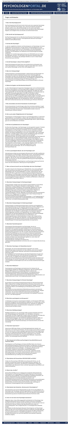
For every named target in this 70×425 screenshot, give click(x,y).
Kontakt (30, 422)
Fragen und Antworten (21, 422)
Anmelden (58, 422)
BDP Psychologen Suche (9, 422)
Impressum (36, 422)
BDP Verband (51, 422)
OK (65, 1)
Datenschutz (43, 422)
